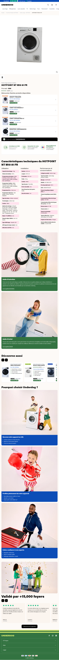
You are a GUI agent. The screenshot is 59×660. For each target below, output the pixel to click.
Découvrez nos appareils (29, 626)
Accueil (2, 12)
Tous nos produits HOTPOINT (12, 12)
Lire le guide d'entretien (8, 288)
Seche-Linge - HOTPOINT (25, 12)
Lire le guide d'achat (8, 346)
